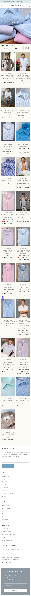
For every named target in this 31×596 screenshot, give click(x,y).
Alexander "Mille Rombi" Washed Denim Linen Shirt (23, 287)
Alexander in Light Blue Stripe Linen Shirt (23, 112)
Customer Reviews (7, 514)
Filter (5, 48)
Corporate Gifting (7, 540)
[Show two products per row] (28, 48)
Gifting (4, 496)
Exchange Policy (6, 511)
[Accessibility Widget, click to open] (2, 298)
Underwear (5, 487)
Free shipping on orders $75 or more (15, 1)
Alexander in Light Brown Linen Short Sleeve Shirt (8, 434)
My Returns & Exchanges (9, 534)
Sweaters (4, 479)
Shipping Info (5, 505)
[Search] (26, 6)
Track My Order (6, 531)
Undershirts (5, 490)
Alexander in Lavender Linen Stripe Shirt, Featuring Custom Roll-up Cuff (23, 364)
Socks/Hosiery (6, 484)
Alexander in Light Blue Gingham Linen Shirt (8, 323)
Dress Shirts (5, 476)
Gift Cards (5, 519)
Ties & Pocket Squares (8, 493)
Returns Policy (6, 508)
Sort (17, 48)
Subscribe (15, 590)
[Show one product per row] (26, 48)
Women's (4, 482)
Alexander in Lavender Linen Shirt (8, 251)
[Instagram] (10, 563)
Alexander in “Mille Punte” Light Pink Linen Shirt (8, 216)
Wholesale (5, 537)
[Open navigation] (2, 6)
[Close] (28, 570)
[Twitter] (6, 563)
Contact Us (5, 528)
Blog (3, 516)
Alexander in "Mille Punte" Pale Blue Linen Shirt (23, 251)
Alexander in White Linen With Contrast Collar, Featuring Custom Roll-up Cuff (23, 325)
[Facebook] (2, 563)
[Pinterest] (13, 563)
